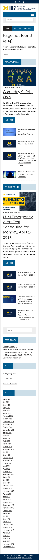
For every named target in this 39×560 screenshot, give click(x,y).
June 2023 (6, 455)
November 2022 (8, 461)
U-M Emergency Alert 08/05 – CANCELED (17, 355)
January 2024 (7, 447)
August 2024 (7, 433)
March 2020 (7, 499)
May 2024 (6, 438)
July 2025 (6, 402)
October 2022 (7, 463)
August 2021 (7, 477)
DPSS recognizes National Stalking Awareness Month (25, 301)
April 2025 (6, 410)
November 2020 (8, 491)
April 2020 (6, 497)
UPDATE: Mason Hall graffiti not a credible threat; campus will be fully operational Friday (27, 160)
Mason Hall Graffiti (25, 144)
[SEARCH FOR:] (19, 20)
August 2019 (7, 513)
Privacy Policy (27, 558)
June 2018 (6, 539)
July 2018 (6, 536)
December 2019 (8, 505)
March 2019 (7, 522)
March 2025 (7, 413)
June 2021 (6, 483)
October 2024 (7, 427)
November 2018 (8, 530)
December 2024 (8, 422)
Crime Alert (7, 379)
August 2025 (7, 399)
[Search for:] (16, 55)
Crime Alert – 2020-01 (27, 287)
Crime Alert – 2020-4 (26, 275)
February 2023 (8, 458)
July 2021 (6, 480)
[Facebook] (15, 2)
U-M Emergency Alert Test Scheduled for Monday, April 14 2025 (18, 227)
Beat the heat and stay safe (12, 358)
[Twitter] (19, 2)
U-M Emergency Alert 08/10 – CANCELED (17, 352)
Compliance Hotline (14, 558)
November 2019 (8, 508)
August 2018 (7, 533)
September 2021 (9, 474)
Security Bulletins (10, 384)
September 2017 (9, 547)
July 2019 (6, 516)
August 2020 (7, 494)
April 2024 (6, 441)
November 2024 (8, 424)
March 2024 (7, 444)
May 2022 (6, 466)
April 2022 (6, 469)
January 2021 (7, 488)
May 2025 (6, 408)
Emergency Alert (9, 373)
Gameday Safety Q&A (10, 347)
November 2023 (8, 449)
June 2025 (6, 405)
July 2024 (6, 436)
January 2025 (7, 419)
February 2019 (8, 525)
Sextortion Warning (25, 134)
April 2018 (6, 541)
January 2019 (7, 527)
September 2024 (9, 430)
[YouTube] (23, 2)
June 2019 (6, 519)
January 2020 (7, 502)
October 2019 (7, 511)
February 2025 (8, 416)
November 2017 (8, 544)
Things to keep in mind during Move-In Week (18, 349)
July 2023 (6, 452)
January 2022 (7, 472)
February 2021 (8, 486)
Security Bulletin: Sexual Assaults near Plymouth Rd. (26, 317)
